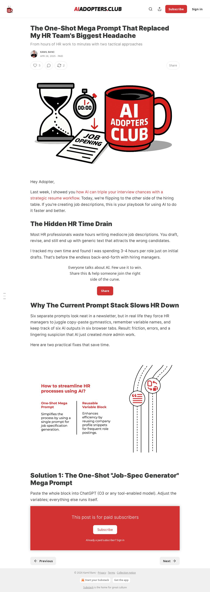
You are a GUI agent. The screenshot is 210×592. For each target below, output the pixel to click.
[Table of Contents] (4, 296)
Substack (88, 587)
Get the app (121, 580)
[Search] (150, 9)
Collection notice (126, 572)
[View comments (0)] (49, 65)
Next (167, 561)
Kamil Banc (47, 52)
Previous (46, 561)
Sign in (197, 9)
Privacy (102, 572)
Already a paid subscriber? (105, 540)
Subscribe (176, 9)
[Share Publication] (159, 9)
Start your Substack (97, 580)
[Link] (24, 224)
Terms (111, 572)
